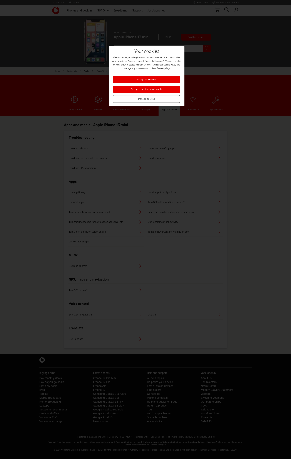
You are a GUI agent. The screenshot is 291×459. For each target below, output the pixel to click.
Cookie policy (163, 68)
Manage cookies (146, 99)
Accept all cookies (146, 79)
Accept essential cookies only (146, 89)
